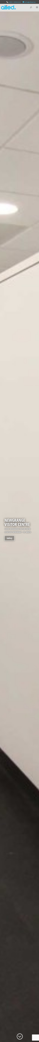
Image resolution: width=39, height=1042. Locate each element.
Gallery (9, 538)
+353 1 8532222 (15, 2)
